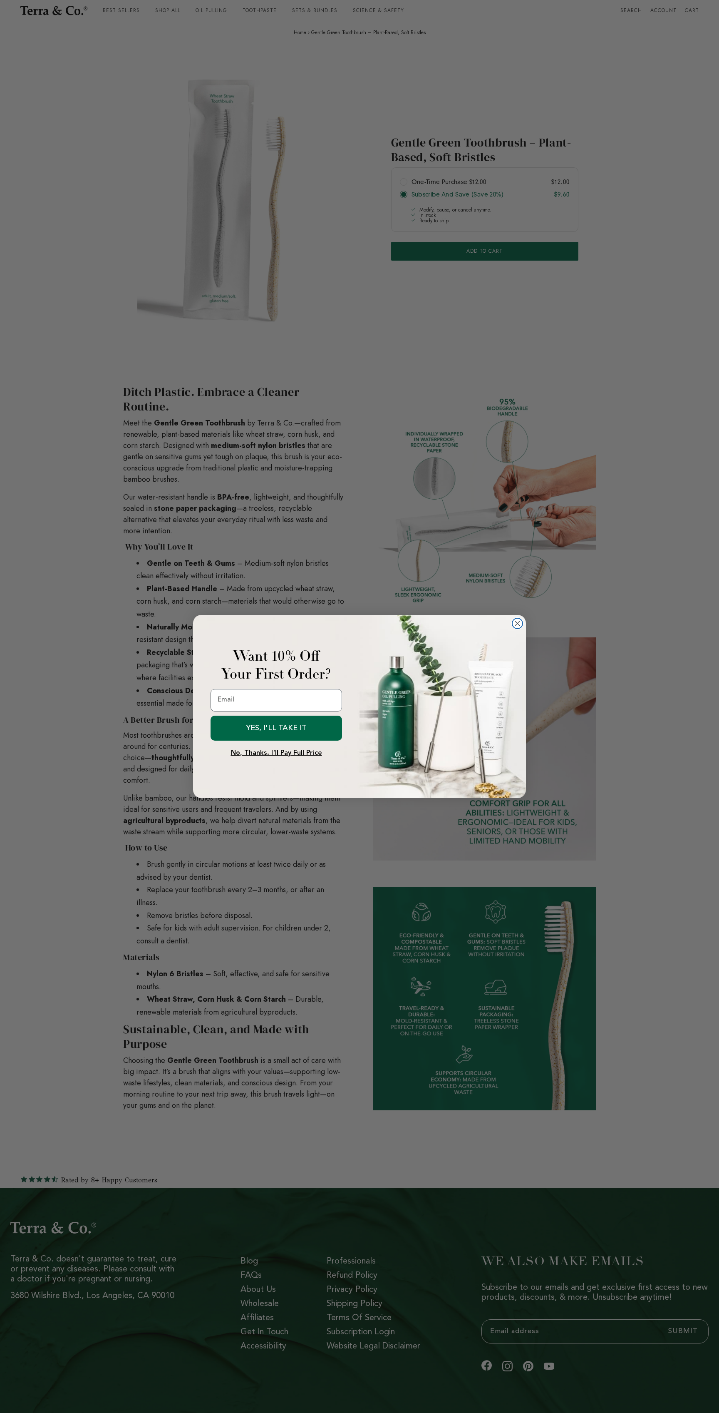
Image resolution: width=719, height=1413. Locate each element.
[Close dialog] (517, 623)
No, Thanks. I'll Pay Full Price (276, 753)
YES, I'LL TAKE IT (276, 728)
